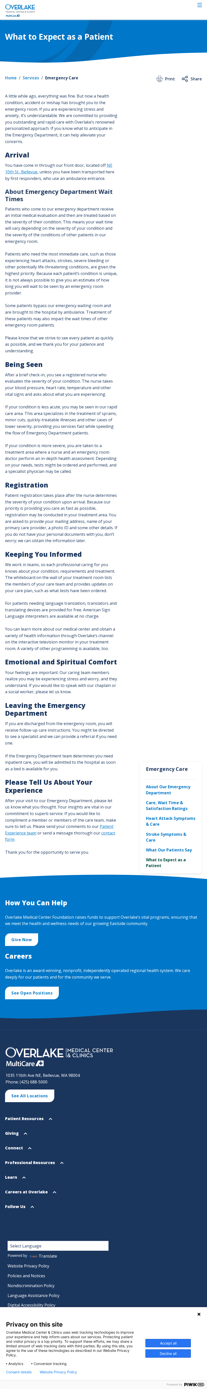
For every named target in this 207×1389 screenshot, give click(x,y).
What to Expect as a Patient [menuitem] (166, 862)
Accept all (168, 1343)
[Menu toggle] (199, 5)
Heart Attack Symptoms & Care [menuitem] (170, 821)
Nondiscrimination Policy (31, 1285)
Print (170, 79)
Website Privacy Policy (28, 1266)
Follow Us (16, 1209)
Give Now (21, 939)
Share (196, 79)
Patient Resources (25, 1121)
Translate (48, 1256)
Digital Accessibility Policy (31, 1305)
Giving (12, 1135)
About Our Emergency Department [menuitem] (168, 789)
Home (11, 78)
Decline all (168, 1353)
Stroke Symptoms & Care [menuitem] (166, 837)
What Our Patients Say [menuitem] (169, 850)
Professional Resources (30, 1165)
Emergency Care (61, 78)
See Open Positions (32, 993)
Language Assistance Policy (34, 1295)
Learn (11, 1179)
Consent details (19, 1372)
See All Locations (29, 1096)
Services (31, 78)
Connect (14, 1150)
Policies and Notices (26, 1276)
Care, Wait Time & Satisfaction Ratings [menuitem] (167, 805)
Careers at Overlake (27, 1194)
